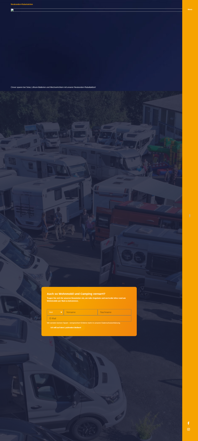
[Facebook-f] (190, 425)
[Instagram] (190, 431)
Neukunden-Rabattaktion (22, 4)
